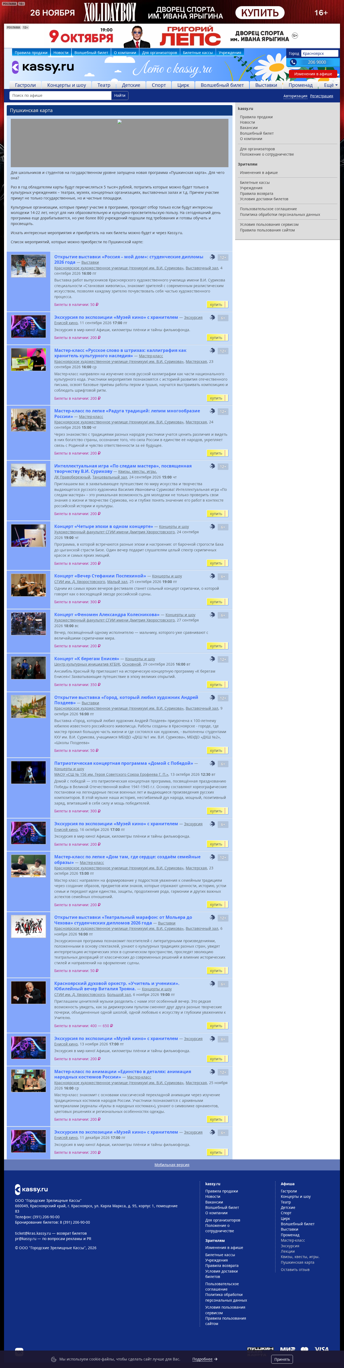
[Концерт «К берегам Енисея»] (28, 668)
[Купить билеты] (31, 1189)
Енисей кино (66, 322)
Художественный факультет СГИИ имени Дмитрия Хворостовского (114, 531)
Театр (104, 85)
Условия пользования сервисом (269, 224)
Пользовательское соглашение (268, 208)
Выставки (266, 85)
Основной (131, 664)
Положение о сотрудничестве (267, 154)
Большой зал (119, 994)
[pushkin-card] (212, 257)
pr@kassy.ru (25, 1238)
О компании (125, 52)
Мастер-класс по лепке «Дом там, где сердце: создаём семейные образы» (127, 859)
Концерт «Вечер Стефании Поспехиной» (100, 576)
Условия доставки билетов (264, 198)
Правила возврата (256, 193)
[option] (172, 36)
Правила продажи (31, 52)
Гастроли (25, 85)
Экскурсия (193, 317)
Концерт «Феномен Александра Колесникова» (107, 614)
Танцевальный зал (109, 477)
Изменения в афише (313, 73)
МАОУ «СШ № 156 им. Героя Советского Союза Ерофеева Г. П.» (111, 774)
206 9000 (317, 62)
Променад (301, 85)
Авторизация (295, 95)
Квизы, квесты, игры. (137, 471)
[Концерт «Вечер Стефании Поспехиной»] (28, 585)
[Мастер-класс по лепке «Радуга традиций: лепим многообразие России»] (28, 420)
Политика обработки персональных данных (280, 214)
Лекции (288, 1251)
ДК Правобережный (72, 477)
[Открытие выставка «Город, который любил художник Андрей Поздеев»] (28, 706)
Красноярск (313, 53)
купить (216, 304)
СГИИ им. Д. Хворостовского (79, 581)
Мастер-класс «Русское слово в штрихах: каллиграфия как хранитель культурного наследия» (120, 353)
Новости (61, 52)
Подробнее (202, 1359)
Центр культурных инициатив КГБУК (87, 664)
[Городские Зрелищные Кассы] (40, 68)
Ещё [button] (329, 85)
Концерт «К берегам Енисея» (86, 659)
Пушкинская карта (297, 1262)
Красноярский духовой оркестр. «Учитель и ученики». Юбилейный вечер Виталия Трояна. (117, 986)
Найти (120, 95)
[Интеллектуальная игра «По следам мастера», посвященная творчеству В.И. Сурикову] (28, 475)
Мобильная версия (172, 1164)
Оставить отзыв (295, 1269)
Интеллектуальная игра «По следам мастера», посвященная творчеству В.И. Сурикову (123, 468)
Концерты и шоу (66, 85)
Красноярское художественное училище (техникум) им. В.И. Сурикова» (119, 267)
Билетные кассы (198, 52)
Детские (131, 85)
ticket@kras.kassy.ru (33, 1233)
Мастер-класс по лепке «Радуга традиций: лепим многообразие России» (127, 413)
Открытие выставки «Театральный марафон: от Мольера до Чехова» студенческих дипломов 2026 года (123, 920)
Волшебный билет (91, 52)
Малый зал (117, 581)
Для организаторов (159, 52)
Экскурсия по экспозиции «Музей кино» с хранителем (116, 317)
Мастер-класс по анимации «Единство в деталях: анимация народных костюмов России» (122, 1074)
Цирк (183, 85)
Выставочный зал (202, 267)
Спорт (159, 85)
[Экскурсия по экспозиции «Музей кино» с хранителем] (28, 326)
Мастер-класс (151, 355)
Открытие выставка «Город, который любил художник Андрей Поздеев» (126, 700)
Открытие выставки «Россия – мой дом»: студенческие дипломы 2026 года (128, 259)
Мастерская (196, 361)
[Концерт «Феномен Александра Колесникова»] (28, 623)
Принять (282, 1359)
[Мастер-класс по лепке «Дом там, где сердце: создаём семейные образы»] (28, 866)
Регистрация (321, 95)
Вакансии (249, 127)
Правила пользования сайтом (267, 230)
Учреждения (230, 52)
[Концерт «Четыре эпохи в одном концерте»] (28, 535)
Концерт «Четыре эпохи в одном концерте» (103, 526)
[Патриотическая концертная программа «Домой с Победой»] (28, 772)
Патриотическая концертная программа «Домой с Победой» (123, 763)
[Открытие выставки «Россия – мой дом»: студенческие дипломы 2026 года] (28, 266)
